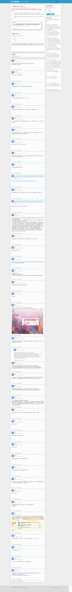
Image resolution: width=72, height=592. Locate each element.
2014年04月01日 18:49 (15, 7)
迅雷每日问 (26, 1)
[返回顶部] (70, 590)
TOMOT (15, 83)
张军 (13, 33)
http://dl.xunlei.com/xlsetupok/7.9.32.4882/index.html (20, 575)
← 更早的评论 (13, 581)
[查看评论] (70, 587)
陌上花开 (48, 61)
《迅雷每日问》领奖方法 (18, 6)
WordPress (26, 587)
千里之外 (48, 32)
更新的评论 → (21, 581)
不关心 (50, 10)
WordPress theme (53, 587)
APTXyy (48, 48)
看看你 (15, 129)
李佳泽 (48, 71)
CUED (60, 587)
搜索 (58, 1)
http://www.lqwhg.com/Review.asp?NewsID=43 (19, 206)
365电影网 (16, 71)
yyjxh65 (48, 19)
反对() (17, 69)
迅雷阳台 (15, 1)
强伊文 (27, 7)
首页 (22, 1)
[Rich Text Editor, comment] (28, 48)
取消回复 (18, 33)
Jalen (17, 349)
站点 (15, 41)
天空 (47, 54)
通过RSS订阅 (60, 1)
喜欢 (49, 9)
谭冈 (15, 235)
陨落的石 (48, 39)
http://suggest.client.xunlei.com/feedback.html (19, 261)
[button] (13, 44)
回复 (20, 69)
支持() (14, 69)
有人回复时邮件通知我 (15, 56)
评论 (29, 7)
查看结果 (52, 14)
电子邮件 (14, 39)
